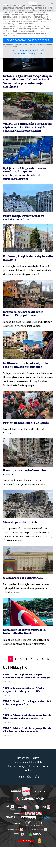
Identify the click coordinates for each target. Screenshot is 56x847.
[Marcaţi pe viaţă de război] (28, 504)
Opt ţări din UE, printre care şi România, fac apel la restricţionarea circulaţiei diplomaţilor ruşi (24, 173)
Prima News (20, 791)
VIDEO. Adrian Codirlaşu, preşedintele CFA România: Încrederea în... (27, 730)
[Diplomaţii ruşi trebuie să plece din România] (28, 238)
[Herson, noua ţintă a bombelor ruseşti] (28, 452)
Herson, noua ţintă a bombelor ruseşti (24, 472)
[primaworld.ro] (19, 834)
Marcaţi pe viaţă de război (21, 522)
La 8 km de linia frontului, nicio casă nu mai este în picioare (25, 365)
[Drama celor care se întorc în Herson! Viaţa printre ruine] (28, 294)
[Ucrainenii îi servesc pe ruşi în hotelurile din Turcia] (28, 612)
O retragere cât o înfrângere (23, 578)
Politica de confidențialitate (28, 762)
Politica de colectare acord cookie (28, 50)
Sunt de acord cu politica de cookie (28, 40)
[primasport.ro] (28, 813)
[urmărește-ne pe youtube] (29, 777)
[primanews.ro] (35, 807)
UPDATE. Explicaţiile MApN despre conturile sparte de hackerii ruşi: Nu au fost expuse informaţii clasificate (27, 81)
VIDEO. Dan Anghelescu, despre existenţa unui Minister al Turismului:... (27, 676)
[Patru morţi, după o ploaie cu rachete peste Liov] (28, 198)
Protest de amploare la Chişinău (26, 423)
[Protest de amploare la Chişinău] (28, 405)
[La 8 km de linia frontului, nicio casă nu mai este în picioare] (28, 345)
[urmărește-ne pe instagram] (37, 777)
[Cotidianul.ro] (28, 817)
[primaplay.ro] (46, 807)
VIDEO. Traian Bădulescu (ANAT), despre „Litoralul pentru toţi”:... (23, 689)
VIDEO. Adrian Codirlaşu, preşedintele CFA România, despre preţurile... (27, 716)
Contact (28, 770)
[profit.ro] (10, 817)
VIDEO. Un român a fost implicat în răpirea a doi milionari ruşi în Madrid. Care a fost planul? (27, 127)
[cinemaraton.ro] (28, 823)
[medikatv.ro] (17, 823)
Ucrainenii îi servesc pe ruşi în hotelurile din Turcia (24, 632)
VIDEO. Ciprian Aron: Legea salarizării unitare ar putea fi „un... (27, 703)
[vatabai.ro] (39, 840)
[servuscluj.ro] (26, 840)
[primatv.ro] (7, 807)
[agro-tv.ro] (35, 834)
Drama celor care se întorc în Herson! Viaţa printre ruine (23, 314)
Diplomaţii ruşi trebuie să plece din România (28, 258)
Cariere (35, 758)
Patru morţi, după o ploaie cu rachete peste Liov (23, 218)
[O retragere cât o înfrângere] (28, 560)
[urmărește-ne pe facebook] (21, 777)
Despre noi (23, 758)
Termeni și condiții (38, 766)
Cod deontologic (17, 766)
